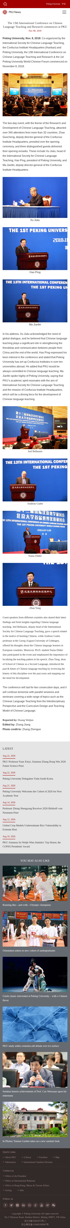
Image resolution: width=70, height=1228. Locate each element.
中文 (64, 4)
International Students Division (38, 1162)
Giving (8, 1190)
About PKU (10, 1157)
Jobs (22, 1190)
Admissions (10, 1162)
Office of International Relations (20, 1181)
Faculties (43, 1157)
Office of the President (15, 1176)
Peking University (53, 4)
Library (27, 1157)
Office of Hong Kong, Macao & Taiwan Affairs (27, 1185)
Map (57, 1157)
